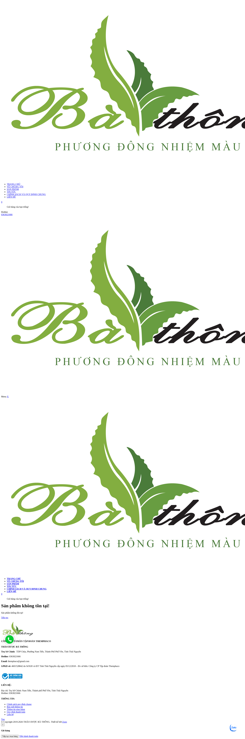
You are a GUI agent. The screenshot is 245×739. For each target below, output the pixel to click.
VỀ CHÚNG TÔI (15, 186)
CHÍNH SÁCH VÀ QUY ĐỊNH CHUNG (26, 194)
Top (3, 719)
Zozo (64, 722)
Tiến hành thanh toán (28, 736)
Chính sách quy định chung (19, 704)
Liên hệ (10, 714)
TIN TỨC (11, 192)
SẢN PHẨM (13, 189)
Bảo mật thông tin (15, 707)
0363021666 (6, 214)
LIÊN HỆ (11, 197)
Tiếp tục (4, 617)
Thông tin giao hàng (16, 709)
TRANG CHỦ (13, 184)
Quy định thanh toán (16, 712)
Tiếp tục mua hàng (10, 736)
